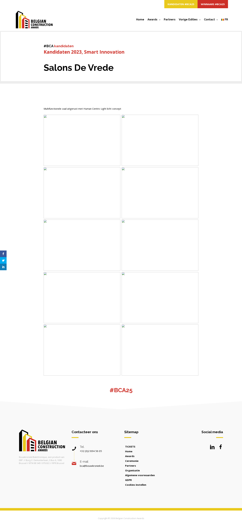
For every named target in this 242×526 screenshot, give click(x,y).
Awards (152, 19)
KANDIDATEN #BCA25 (181, 4)
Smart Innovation (104, 52)
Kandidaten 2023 (63, 52)
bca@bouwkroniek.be (92, 465)
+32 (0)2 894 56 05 (91, 451)
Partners (169, 19)
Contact (209, 19)
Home (140, 19)
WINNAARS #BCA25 (213, 4)
